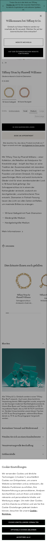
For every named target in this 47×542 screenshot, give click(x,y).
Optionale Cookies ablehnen (23, 530)
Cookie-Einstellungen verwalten (23, 522)
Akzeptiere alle (23, 537)
